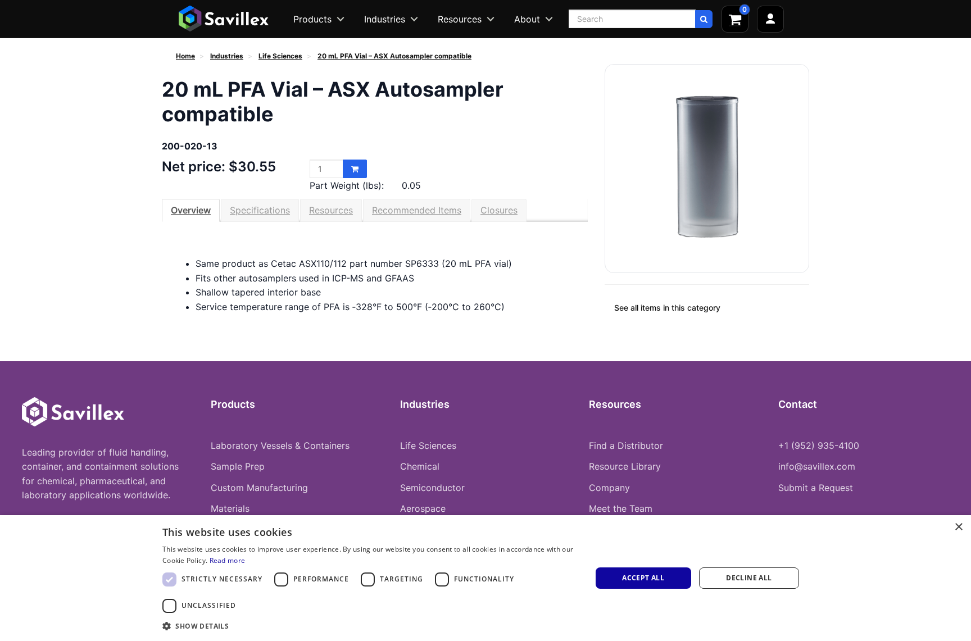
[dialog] (485, 578)
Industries (384, 19)
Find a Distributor (626, 445)
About (527, 19)
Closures (499, 210)
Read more (228, 560)
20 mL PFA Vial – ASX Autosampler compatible (394, 56)
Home (185, 56)
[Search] (704, 19)
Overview (191, 210)
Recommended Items (416, 210)
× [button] (958, 527)
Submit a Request (815, 487)
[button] (370, 626)
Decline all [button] (749, 578)
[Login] (770, 19)
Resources (460, 19)
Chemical (419, 466)
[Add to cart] (355, 169)
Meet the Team (620, 508)
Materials (230, 508)
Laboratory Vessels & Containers (280, 445)
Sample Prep (238, 466)
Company (609, 487)
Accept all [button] (643, 578)
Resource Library (625, 466)
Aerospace (423, 508)
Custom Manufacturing (259, 487)
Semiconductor (432, 487)
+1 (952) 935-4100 (818, 445)
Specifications (260, 210)
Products (312, 19)
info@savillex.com (816, 466)
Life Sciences (280, 56)
